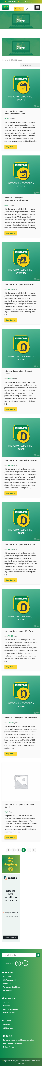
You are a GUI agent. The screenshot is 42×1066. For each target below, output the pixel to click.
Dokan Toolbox (9, 1047)
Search (38, 955)
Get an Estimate (9, 1013)
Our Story (7, 976)
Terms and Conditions (11, 987)
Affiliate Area (8, 1028)
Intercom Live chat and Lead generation (18, 1040)
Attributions (8, 990)
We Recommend (9, 980)
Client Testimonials (10, 1009)
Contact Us (7, 983)
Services (6, 1002)
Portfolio (6, 1006)
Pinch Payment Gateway (12, 1043)
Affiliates (6, 1025)
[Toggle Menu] (37, 7)
